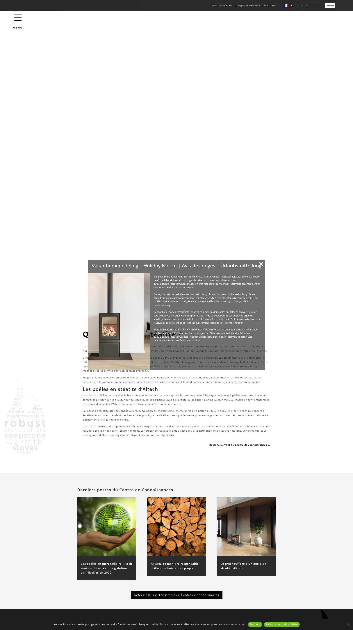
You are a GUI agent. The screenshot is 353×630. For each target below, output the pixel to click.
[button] (17, 17)
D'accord (255, 624)
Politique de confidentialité (282, 624)
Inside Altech (270, 5)
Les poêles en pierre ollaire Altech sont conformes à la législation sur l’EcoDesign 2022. (106, 568)
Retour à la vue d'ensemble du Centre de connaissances (176, 595)
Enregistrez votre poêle (248, 5)
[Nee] (348, 624)
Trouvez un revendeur (222, 5)
